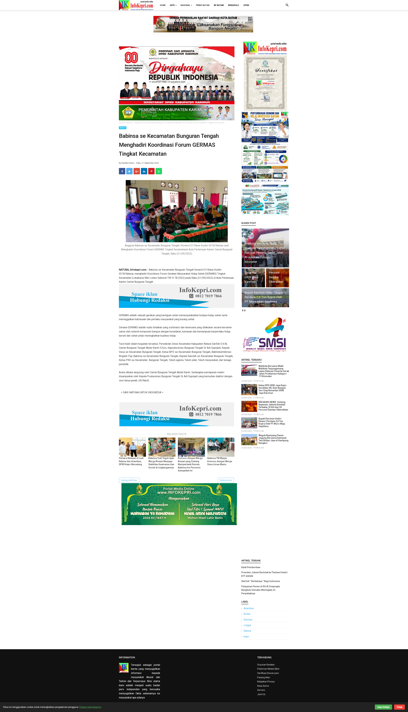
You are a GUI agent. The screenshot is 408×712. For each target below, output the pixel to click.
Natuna (122, 128)
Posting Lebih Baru (129, 480)
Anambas (249, 608)
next (245, 310)
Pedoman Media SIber (268, 669)
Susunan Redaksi (266, 664)
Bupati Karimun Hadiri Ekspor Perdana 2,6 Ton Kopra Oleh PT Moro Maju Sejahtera (272, 422)
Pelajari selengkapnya (90, 707)
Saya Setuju (383, 707)
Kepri (172, 5)
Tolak (399, 707)
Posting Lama (226, 480)
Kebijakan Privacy (266, 681)
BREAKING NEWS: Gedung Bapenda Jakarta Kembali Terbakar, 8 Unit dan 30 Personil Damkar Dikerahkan (273, 406)
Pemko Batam (202, 5)
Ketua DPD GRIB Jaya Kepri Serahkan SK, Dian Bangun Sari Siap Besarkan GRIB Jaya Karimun (272, 389)
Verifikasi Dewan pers (268, 673)
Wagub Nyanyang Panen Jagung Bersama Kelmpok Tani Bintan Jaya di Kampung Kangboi (273, 439)
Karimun (248, 619)
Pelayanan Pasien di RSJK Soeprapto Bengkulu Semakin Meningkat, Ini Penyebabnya (260, 590)
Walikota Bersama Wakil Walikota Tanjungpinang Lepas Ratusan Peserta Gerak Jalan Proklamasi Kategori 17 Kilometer (274, 371)
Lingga (247, 625)
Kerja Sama (263, 686)
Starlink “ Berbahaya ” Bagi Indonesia (260, 581)
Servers (261, 690)
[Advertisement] (265, 503)
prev (242, 310)
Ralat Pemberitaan (250, 567)
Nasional (185, 5)
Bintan (247, 613)
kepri (246, 636)
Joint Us (261, 694)
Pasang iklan (263, 677)
